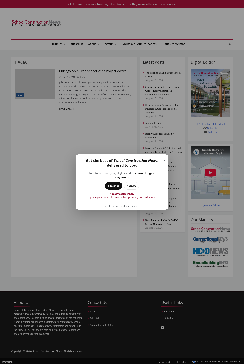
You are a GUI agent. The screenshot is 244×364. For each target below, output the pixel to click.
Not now (131, 185)
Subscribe (113, 185)
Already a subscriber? (122, 195)
